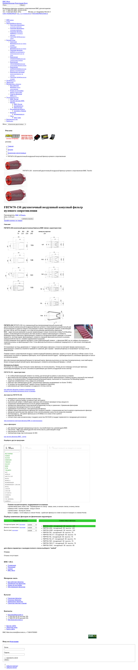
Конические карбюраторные (18, 68)
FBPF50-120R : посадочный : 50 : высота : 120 (59, 530)
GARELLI (8, 501)
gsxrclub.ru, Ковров (20, 111)
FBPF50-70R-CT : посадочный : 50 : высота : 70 (59, 543)
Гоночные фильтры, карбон (16, 33)
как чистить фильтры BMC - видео (15, 436)
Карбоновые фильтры (15, 601)
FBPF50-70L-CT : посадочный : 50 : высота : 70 (59, 539)
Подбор (10, 80)
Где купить (12, 97)
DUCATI (7, 464)
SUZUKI (7, 458)
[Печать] (22, 215)
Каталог (10, 40)
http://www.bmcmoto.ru (15, 620)
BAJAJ (7, 478)
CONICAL (8, 495)
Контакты (12, 119)
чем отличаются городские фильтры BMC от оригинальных (23, 420)
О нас (8, 21)
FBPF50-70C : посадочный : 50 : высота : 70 (58, 532)
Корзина (8, 3)
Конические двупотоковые (18, 63)
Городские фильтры (17, 25)
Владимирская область (17, 109)
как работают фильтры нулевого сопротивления (19, 389)
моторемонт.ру (18, 106)
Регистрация (19, 3)
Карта (9, 121)
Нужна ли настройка (15, 585)
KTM (6, 468)
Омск (12, 116)
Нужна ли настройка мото (16, 91)
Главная (11, 146)
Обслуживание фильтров (16, 587)
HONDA (7, 456)
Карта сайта (10, 629)
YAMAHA (7, 462)
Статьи (10, 569)
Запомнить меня (12, 658)
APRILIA (7, 474)
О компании (12, 565)
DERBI (7, 497)
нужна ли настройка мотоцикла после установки (19, 391)
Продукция (13, 23)
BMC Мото (6, 1)
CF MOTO (8, 493)
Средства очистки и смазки (17, 603)
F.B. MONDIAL (9, 499)
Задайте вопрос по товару (13, 220)
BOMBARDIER (9, 482)
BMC (10, 20)
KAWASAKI (8, 460)
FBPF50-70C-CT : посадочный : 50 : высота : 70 (59, 534)
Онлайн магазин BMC (17, 101)
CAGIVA (7, 489)
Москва (12, 102)
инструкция (22, 524)
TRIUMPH (8, 470)
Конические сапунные (17, 73)
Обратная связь (11, 627)
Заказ (10, 82)
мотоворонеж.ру (19, 114)
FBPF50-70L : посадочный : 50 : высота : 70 (58, 537)
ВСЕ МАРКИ (9, 453)
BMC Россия (14, 99)
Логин (6, 647)
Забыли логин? (11, 667)
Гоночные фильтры (17, 29)
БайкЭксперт (18, 107)
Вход (26, 3)
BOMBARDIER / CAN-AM (12, 484)
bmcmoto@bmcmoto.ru (40, 13)
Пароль (6, 652)
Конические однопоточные (18, 58)
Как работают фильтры (15, 87)
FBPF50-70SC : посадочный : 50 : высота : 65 (58, 545)
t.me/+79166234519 (9, 13)
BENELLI (7, 480)
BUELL (7, 486)
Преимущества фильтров (16, 583)
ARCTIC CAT (9, 476)
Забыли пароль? (12, 666)
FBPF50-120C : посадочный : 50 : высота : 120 (59, 526)
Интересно (13, 84)
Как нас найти (11, 626)
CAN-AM (7, 491)
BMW (6, 466)
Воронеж (13, 112)
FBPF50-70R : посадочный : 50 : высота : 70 (58, 541)
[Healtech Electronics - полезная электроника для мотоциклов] (30, 140)
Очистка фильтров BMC (16, 95)
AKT (6, 472)
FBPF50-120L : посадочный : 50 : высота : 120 (59, 528)
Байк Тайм (17, 117)
